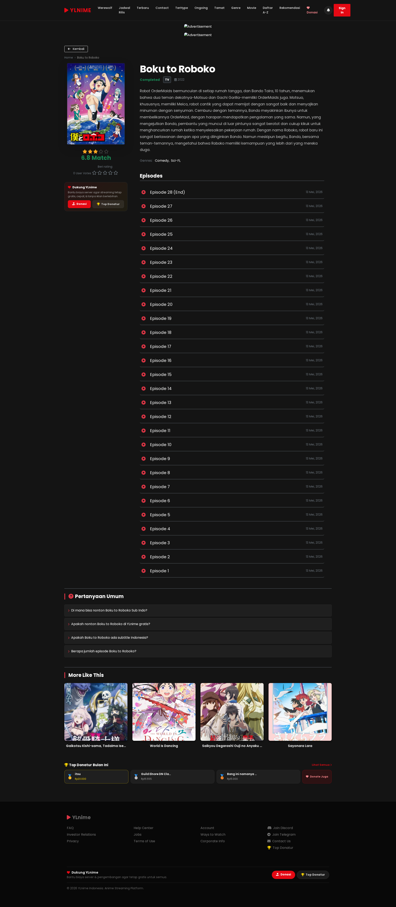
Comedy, (162, 160)
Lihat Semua (321, 765)
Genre (235, 8)
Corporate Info (212, 841)
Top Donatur (110, 204)
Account (207, 828)
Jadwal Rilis (124, 10)
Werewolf (105, 8)
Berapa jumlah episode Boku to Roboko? (103, 651)
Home (68, 57)
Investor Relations (81, 834)
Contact (162, 8)
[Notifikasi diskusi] (328, 10)
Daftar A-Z (268, 10)
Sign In (342, 10)
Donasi (312, 12)
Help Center (143, 828)
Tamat (219, 8)
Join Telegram (283, 834)
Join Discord (282, 828)
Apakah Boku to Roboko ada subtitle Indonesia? (109, 637)
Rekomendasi (289, 8)
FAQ (70, 828)
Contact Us (281, 841)
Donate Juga (319, 776)
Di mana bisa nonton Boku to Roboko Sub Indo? (109, 610)
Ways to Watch (212, 834)
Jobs (137, 834)
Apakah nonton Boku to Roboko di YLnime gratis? (110, 624)
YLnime (80, 10)
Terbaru (143, 8)
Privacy (73, 841)
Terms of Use (144, 841)
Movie (251, 8)
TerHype (181, 8)
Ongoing (201, 8)
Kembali (78, 49)
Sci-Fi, (175, 160)
